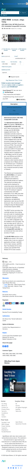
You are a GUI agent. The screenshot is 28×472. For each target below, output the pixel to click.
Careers (4, 417)
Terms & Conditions (5, 412)
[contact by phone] (2, 4)
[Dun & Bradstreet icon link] (3, 305)
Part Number (13, 62)
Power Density (6, 426)
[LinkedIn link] (7, 346)
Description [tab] (14, 104)
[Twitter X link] (5, 346)
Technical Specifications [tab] (14, 107)
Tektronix (18, 411)
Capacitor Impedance (5, 429)
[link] (8, 468)
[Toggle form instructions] (2, 53)
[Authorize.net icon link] (3, 303)
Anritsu (18, 405)
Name (6, 56)
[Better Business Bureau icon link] (21, 303)
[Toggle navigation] (25, 9)
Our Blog (4, 404)
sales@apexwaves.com (10, 4)
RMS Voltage (5, 424)
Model (3, 62)
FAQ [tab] (14, 110)
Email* (16, 56)
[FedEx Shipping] (6, 262)
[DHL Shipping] (10, 262)
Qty (20, 62)
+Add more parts (7, 67)
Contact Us (5, 407)
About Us (4, 405)
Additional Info (6, 70)
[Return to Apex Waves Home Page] (14, 461)
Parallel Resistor (6, 432)
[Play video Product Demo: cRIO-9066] (14, 381)
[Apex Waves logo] (7, 9)
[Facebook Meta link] (3, 346)
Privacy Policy (5, 409)
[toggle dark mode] (27, 4)
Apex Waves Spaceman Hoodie (21, 423)
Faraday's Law (6, 422)
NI (16, 404)
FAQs (3, 415)
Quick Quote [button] (21, 4)
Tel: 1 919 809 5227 (17, 465)
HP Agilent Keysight (21, 407)
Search (24, 13)
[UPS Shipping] (3, 262)
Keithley (18, 409)
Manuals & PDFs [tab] (14, 114)
